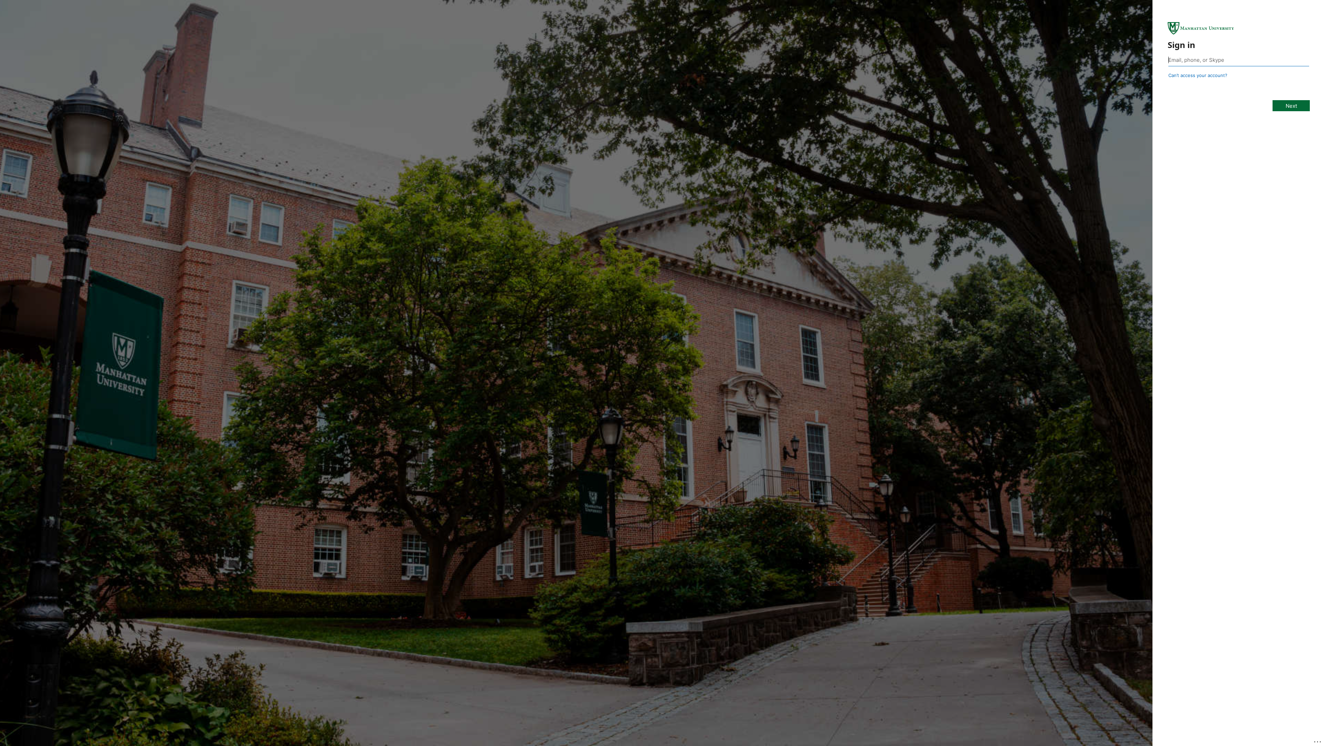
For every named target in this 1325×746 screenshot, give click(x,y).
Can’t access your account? (1197, 75)
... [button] (1318, 740)
